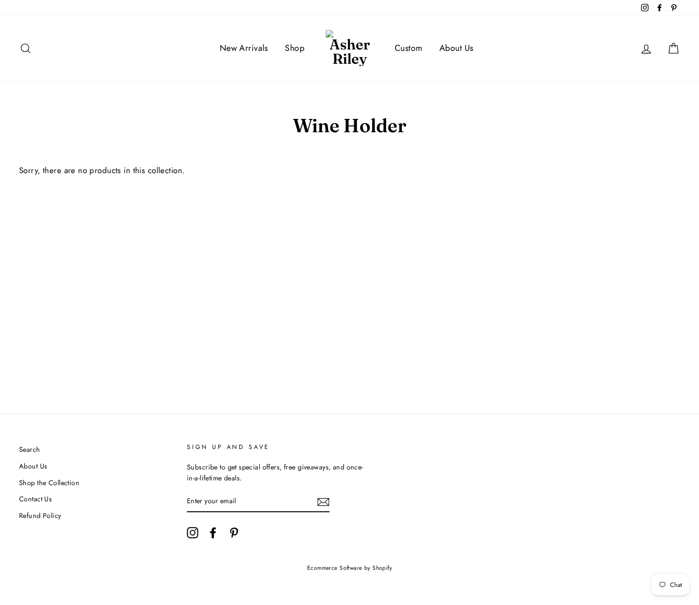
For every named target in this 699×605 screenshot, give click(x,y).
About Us (456, 48)
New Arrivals (244, 48)
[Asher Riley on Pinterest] (234, 532)
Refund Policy (40, 515)
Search (29, 449)
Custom (409, 48)
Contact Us (35, 499)
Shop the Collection (49, 483)
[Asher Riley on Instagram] (192, 532)
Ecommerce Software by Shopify (349, 568)
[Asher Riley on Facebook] (213, 532)
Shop (294, 48)
